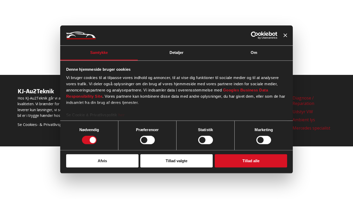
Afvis (102, 161)
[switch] (147, 140)
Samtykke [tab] (99, 52)
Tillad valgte (176, 161)
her (121, 115)
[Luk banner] (285, 35)
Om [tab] (254, 52)
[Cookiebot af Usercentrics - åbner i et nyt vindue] (254, 35)
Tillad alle (250, 161)
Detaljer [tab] (177, 52)
